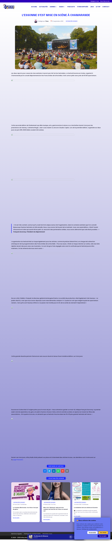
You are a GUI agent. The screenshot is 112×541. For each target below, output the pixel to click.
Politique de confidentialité (32, 534)
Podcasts (71, 7)
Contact (105, 7)
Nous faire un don (105, 1)
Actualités (43, 7)
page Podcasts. (18, 460)
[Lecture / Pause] (71, 537)
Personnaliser (92, 532)
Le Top (98, 7)
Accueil (34, 7)
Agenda (53, 7)
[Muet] (74, 537)
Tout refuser (103, 532)
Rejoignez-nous (95, 1)
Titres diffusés (82, 7)
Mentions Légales (16, 534)
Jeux (92, 7)
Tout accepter (103, 536)
